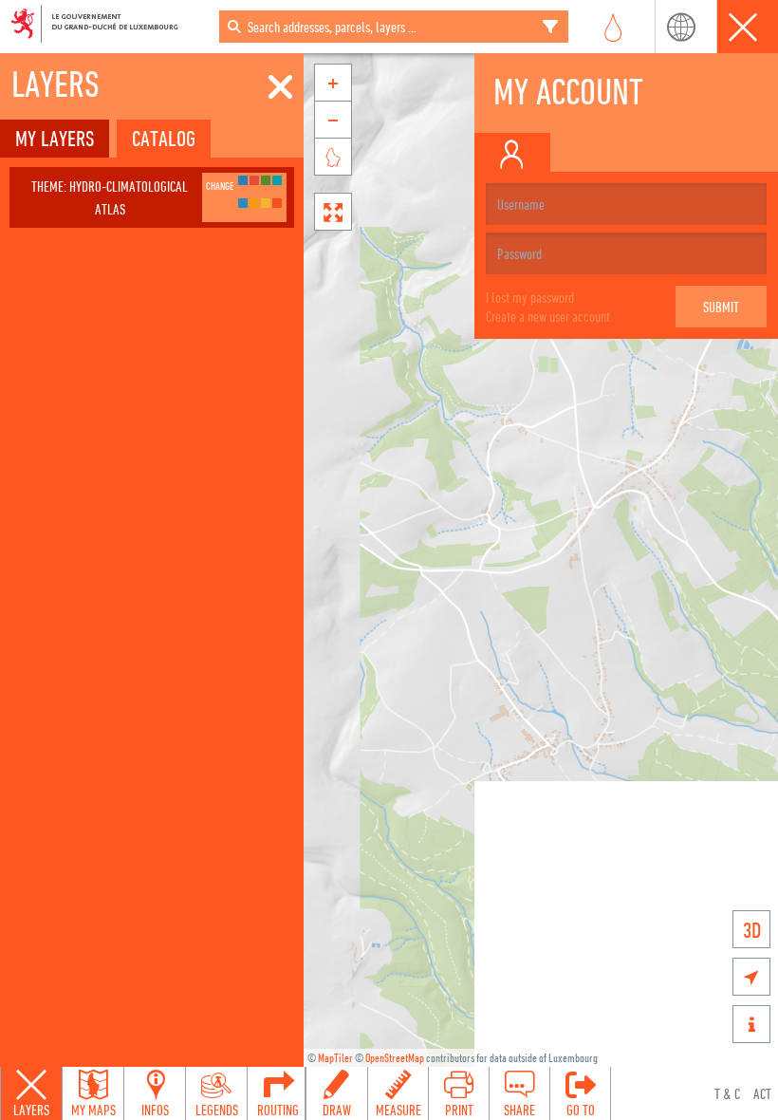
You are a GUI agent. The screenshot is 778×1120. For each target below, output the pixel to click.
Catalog (163, 138)
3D (752, 930)
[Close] (280, 87)
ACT (762, 1093)
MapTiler (335, 1058)
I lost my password (530, 297)
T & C (727, 1093)
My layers (54, 138)
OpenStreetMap (394, 1058)
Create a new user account (548, 316)
